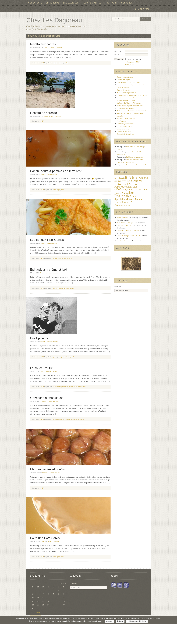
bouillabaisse (57, 386)
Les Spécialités (125, 197)
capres (55, 63)
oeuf (62, 190)
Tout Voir (111, 3)
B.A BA (42, 63)
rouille (71, 386)
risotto (66, 63)
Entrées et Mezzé (126, 184)
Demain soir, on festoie (125, 77)
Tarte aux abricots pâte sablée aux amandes (132, 111)
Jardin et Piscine (122, 217)
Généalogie (34, 3)
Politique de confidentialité (137, 621)
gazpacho (81, 419)
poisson (69, 258)
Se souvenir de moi (134, 59)
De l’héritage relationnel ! (126, 123)
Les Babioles (140, 190)
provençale (64, 386)
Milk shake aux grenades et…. (127, 92)
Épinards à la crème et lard (48, 269)
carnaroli (60, 63)
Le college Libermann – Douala (128, 230)
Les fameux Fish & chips (47, 239)
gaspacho (74, 419)
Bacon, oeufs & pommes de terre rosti (56, 171)
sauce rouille (82, 386)
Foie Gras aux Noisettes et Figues (128, 82)
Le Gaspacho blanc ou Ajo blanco (129, 103)
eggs (58, 190)
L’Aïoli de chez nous (124, 131)
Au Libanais (119, 178)
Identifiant (118, 51)
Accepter (109, 621)
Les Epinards (39, 338)
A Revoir (73, 583)
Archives (117, 286)
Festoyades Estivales (125, 186)
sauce (75, 386)
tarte (62, 557)
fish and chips (62, 258)
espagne (67, 419)
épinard (55, 288)
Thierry (46, 47)
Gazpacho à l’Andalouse (46, 398)
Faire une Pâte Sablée (45, 538)
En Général (52, 3)
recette (65, 357)
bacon (54, 190)
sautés (72, 288)
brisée (54, 557)
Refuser (120, 621)
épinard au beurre (63, 288)
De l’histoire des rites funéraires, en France (132, 95)
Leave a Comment (56, 47)
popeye (60, 357)
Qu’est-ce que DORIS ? (125, 126)
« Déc (38, 612)
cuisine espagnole (58, 419)
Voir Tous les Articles (124, 241)
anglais (55, 258)
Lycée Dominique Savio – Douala (129, 235)
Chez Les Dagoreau (54, 20)
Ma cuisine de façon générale (136, 165)
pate (58, 557)
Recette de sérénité (43, 113)
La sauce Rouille (41, 368)
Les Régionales (124, 194)
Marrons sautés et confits (47, 469)
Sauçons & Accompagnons (123, 203)
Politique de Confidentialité (44, 36)
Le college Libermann (124, 225)
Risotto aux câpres (43, 44)
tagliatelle (71, 357)
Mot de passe (119, 55)
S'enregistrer (129, 64)
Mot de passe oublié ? (132, 62)
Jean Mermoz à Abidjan (125, 222)
